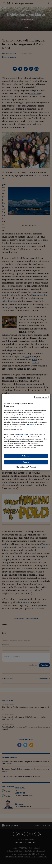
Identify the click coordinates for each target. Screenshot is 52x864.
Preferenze (26, 456)
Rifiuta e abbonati (41, 397)
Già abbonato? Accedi (26, 467)
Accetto (26, 462)
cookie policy (31, 424)
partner (34, 437)
